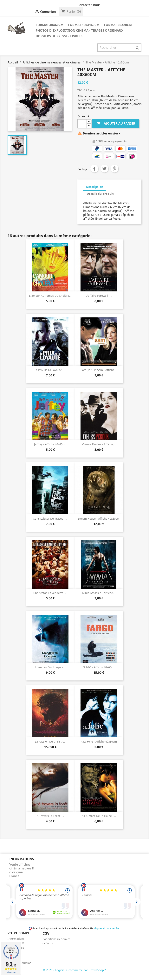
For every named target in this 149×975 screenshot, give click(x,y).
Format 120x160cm (83, 25)
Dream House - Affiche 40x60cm (99, 518)
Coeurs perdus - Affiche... (98, 444)
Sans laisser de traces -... (50, 518)
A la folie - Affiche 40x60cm (99, 741)
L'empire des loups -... (50, 667)
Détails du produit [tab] (100, 194)
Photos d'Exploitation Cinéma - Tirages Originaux (79, 30)
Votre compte (19, 933)
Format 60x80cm (118, 25)
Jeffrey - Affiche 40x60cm (50, 444)
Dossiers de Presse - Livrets (59, 36)
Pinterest (114, 168)
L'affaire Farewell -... (99, 295)
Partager (94, 168)
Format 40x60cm (49, 25)
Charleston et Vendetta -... (50, 593)
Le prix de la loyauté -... (50, 370)
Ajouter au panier (115, 123)
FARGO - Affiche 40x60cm (98, 667)
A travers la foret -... (50, 816)
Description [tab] (94, 187)
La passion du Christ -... (50, 741)
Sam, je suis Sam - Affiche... (99, 370)
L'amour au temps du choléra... (50, 295)
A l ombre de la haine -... (99, 816)
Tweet (104, 168)
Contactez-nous (88, 5)
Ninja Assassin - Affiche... (98, 593)
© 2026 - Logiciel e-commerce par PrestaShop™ (74, 970)
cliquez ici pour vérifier (107, 928)
